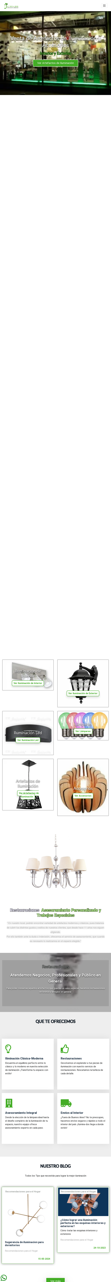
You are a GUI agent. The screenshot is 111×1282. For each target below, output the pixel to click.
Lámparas (83, 724)
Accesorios (83, 789)
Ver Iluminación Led (27, 740)
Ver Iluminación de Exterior (83, 693)
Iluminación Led (28, 733)
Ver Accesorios (83, 795)
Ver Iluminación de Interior (28, 683)
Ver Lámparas (83, 731)
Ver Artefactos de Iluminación (29, 795)
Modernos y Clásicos (55, 63)
